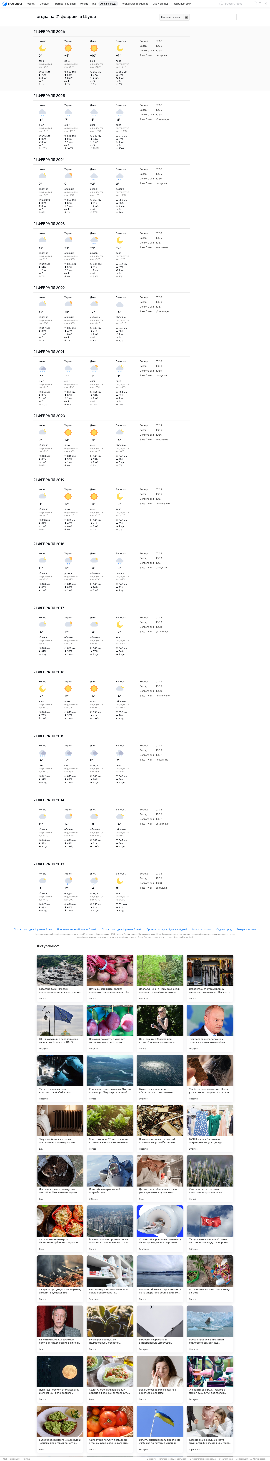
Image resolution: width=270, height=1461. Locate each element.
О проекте (151, 1459)
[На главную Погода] (14, 4)
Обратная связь (226, 1459)
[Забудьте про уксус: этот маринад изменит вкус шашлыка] (60, 1278)
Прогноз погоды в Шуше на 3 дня (33, 929)
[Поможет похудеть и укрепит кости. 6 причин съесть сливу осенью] (110, 1028)
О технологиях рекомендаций (203, 1459)
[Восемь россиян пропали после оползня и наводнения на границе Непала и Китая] (110, 1228)
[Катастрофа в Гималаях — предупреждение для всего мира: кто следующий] (60, 978)
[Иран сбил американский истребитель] (110, 1178)
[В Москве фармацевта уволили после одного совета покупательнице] (110, 1278)
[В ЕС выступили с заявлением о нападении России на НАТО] (60, 1028)
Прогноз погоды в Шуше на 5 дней (77, 929)
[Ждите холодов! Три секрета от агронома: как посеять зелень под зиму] (110, 1128)
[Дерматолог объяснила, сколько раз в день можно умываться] (160, 1178)
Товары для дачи (246, 929)
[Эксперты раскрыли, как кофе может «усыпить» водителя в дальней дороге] (210, 1379)
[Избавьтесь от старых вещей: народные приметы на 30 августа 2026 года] (210, 978)
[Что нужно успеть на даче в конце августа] (210, 1278)
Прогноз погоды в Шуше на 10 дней (167, 929)
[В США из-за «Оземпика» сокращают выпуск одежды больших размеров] (210, 1128)
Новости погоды (201, 929)
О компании (15, 1459)
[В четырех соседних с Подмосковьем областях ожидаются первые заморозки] (110, 1329)
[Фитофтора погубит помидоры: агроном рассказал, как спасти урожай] (110, 1429)
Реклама (26, 1459)
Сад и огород (224, 929)
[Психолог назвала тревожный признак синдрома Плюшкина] (160, 1128)
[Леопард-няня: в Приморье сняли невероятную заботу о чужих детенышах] (160, 978)
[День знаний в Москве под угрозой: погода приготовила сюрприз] (160, 1028)
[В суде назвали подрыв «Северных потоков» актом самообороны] (160, 1078)
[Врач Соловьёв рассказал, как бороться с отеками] (160, 1379)
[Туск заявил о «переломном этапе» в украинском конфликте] (210, 1028)
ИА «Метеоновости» (258, 1459)
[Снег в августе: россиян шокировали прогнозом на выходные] (210, 1178)
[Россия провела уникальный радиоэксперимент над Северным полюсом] (210, 1329)
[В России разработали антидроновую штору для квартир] (160, 1329)
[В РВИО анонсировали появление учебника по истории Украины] (160, 1429)
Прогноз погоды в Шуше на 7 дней (121, 929)
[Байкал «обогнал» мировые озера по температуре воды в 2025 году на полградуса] (160, 1278)
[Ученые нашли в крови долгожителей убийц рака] (60, 1078)
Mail (5, 1459)
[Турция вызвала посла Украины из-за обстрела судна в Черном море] (210, 1228)
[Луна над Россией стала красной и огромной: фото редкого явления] (60, 1379)
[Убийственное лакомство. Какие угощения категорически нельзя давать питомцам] (210, 1078)
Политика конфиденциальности (173, 1459)
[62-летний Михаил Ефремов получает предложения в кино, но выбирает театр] (60, 1329)
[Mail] (4, 4)
